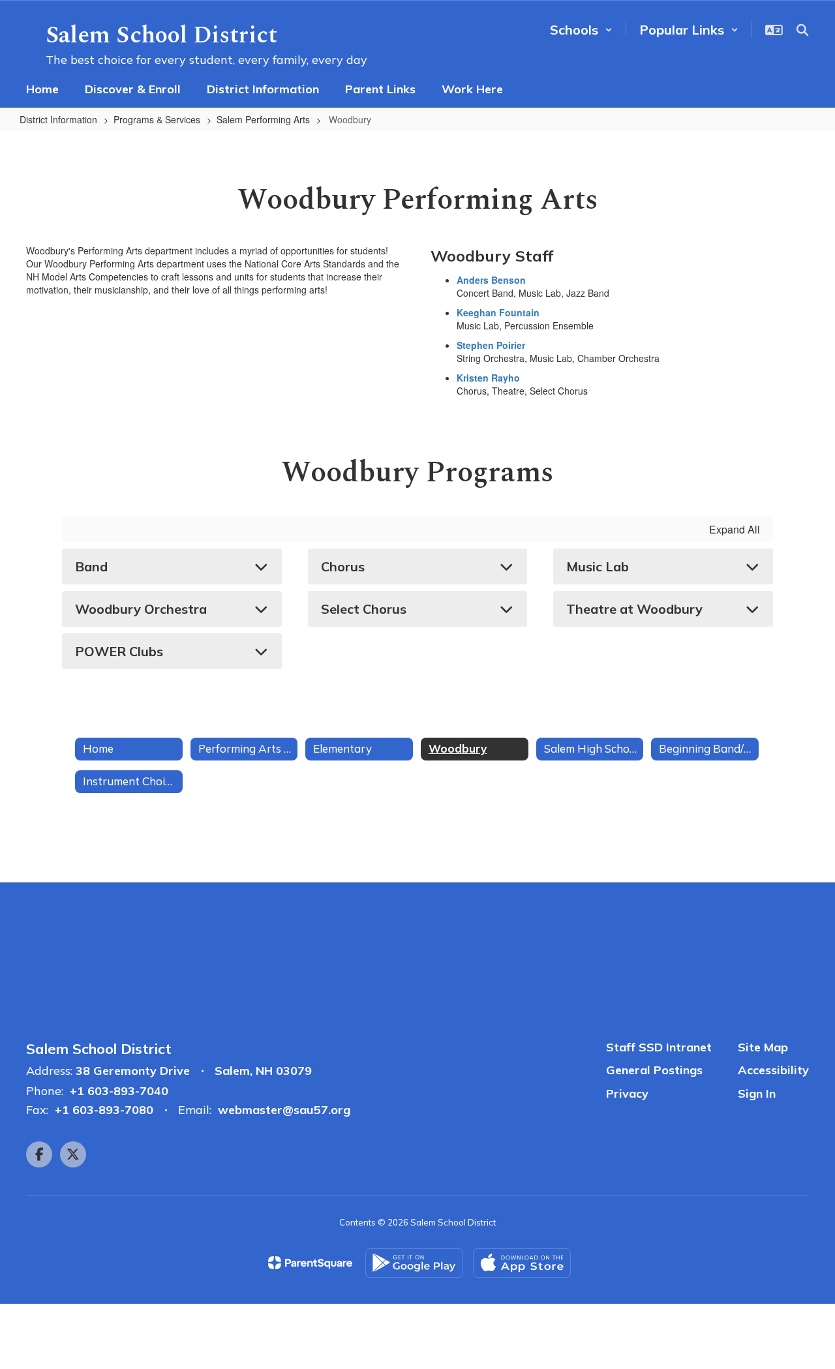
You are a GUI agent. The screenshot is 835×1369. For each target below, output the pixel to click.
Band (91, 566)
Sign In (757, 1093)
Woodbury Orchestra (141, 609)
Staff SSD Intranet (659, 1047)
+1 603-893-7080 (104, 1109)
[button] (581, 30)
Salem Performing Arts (263, 119)
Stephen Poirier (491, 345)
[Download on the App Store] (522, 1263)
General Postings (654, 1069)
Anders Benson (491, 279)
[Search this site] (802, 30)
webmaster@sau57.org (284, 1109)
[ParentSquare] (310, 1262)
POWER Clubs (119, 651)
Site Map (763, 1047)
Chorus (343, 566)
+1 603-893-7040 (119, 1090)
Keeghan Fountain (498, 312)
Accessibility (773, 1069)
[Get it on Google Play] (414, 1263)
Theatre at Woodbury (634, 609)
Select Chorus (363, 609)
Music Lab (597, 566)
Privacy (627, 1093)
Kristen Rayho (488, 377)
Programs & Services (157, 119)
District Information (58, 119)
